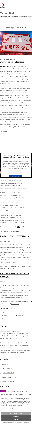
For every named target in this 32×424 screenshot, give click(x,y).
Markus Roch (7, 13)
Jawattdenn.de (17, 231)
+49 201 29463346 (7, 368)
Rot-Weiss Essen (5, 66)
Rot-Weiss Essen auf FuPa (7, 308)
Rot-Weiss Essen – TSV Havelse (14, 236)
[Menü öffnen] (1, 21)
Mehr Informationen (15, 172)
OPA (18, 227)
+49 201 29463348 (8, 373)
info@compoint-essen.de (9, 377)
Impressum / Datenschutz (7, 381)
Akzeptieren (15, 176)
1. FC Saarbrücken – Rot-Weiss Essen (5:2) (19, 301)
